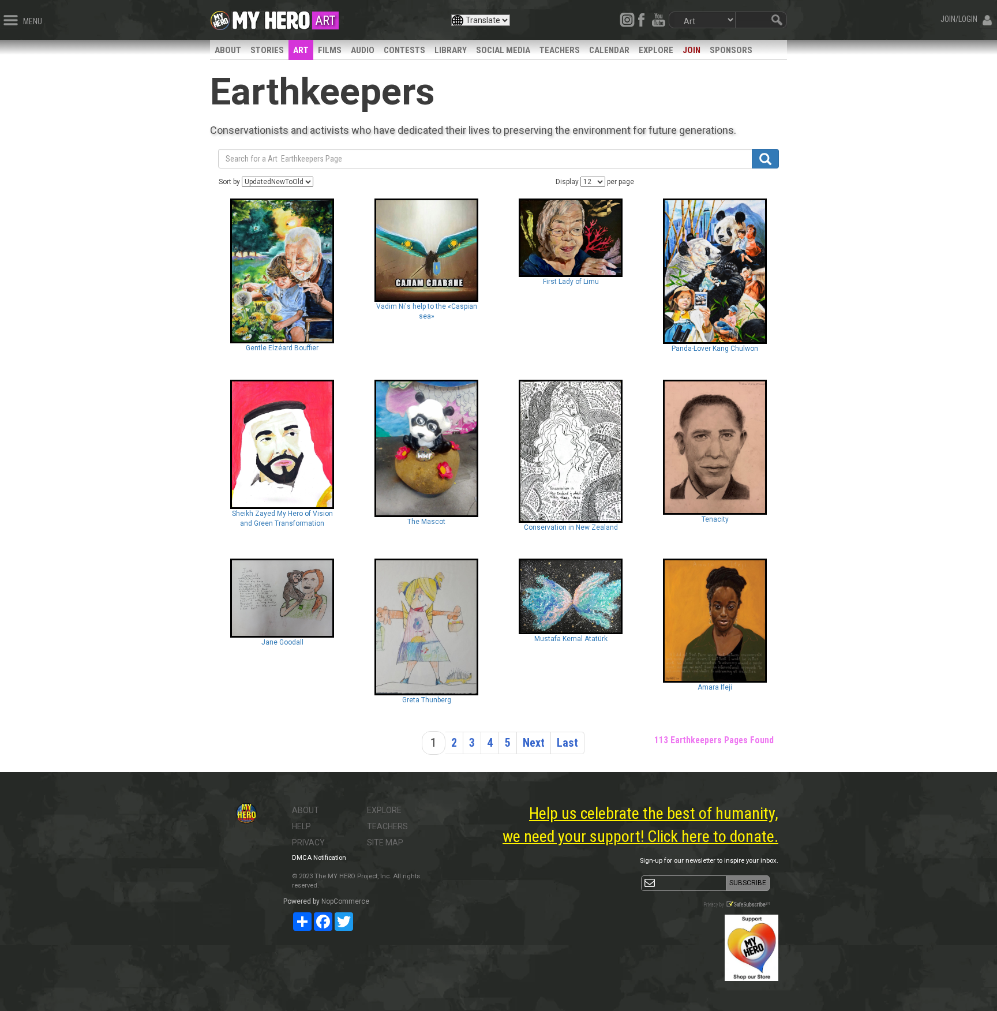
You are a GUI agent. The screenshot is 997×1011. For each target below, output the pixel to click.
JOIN (691, 50)
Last (567, 743)
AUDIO (362, 50)
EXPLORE (656, 50)
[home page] (271, 17)
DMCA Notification (319, 858)
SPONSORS (731, 50)
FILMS (330, 50)
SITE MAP (385, 842)
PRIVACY (308, 842)
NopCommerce (345, 901)
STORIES (267, 50)
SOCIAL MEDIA (503, 50)
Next (534, 743)
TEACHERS (559, 50)
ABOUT (228, 50)
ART (301, 50)
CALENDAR (609, 50)
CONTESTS (404, 50)
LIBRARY (450, 50)
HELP (301, 826)
